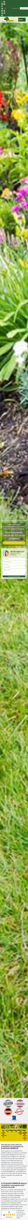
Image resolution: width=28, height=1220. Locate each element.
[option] (14, 610)
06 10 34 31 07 (3, 13)
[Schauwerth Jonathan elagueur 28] (7, 20)
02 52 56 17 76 (3, 5)
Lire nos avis (9, 1217)
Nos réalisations (14, 543)
